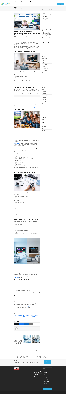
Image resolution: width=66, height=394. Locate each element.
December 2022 (45, 83)
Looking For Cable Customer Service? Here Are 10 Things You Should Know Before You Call (41, 357)
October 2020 (45, 97)
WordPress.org (44, 130)
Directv (35, 376)
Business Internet (46, 381)
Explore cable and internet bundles (33, 306)
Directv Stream (36, 377)
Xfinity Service (26, 373)
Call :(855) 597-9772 (46, 388)
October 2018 (45, 112)
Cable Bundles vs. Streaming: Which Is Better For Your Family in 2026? (35, 315)
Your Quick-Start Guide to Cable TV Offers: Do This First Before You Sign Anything (22, 357)
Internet (44, 370)
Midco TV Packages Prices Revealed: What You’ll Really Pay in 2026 (35, 345)
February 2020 (45, 105)
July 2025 (44, 54)
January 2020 (45, 107)
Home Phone (45, 372)
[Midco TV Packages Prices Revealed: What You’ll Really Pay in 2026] (36, 338)
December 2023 (45, 68)
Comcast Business (47, 383)
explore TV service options (22, 232)
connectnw (23, 36)
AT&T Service (26, 380)
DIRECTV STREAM (17, 143)
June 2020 (44, 99)
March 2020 (45, 103)
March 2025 (45, 58)
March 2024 (45, 64)
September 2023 (45, 72)
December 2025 (45, 52)
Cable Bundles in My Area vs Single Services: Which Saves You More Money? (26, 315)
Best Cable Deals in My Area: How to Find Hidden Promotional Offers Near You (46, 38)
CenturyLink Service (27, 371)
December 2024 (45, 62)
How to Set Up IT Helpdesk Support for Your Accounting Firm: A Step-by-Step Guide (18, 337)
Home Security (45, 379)
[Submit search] (50, 14)
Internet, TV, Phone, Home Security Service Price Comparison (37, 371)
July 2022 (44, 87)
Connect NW (19, 392)
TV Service (45, 374)
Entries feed (44, 126)
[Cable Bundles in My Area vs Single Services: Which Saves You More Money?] (27, 338)
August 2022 (45, 85)
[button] (64, 4)
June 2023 (44, 74)
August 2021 (45, 95)
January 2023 (45, 81)
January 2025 (45, 60)
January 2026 (45, 50)
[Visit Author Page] (16, 328)
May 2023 (44, 76)
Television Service (36, 374)
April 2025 (44, 56)
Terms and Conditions (37, 379)
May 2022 (44, 89)
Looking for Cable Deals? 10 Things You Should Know (25, 310)
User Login (33, 1)
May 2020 (44, 101)
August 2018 (45, 114)
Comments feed (44, 128)
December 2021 (45, 91)
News (28, 36)
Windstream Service (27, 375)
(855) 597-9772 (18, 1)
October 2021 (45, 93)
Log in (43, 124)
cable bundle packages (32, 107)
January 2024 (45, 66)
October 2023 (45, 70)
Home (44, 368)
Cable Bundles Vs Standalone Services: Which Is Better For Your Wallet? (18, 315)
